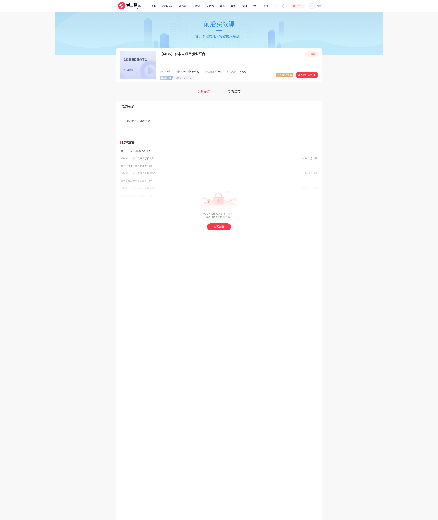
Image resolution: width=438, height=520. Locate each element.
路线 (255, 5)
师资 (266, 5)
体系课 (183, 5)
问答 (233, 5)
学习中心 (297, 6)
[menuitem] (154, 5)
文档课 (210, 5)
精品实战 (167, 5)
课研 (244, 5)
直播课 (196, 5)
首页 (154, 5)
